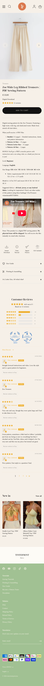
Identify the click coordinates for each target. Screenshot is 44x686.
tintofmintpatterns (12, 676)
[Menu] (4, 6)
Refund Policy (7, 615)
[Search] (9, 7)
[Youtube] (9, 568)
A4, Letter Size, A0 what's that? (13, 279)
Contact (5, 608)
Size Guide (10, 263)
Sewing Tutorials (8, 579)
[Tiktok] (20, 568)
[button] (5, 45)
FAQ (4, 604)
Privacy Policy (7, 622)
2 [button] (19, 476)
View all (39, 496)
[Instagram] (14, 568)
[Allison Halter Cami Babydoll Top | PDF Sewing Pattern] (32, 515)
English (4, 672)
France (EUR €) (6, 667)
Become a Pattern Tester (10, 589)
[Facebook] (3, 568)
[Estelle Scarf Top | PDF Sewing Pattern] (11, 515)
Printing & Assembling (13, 271)
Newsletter (6, 593)
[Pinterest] (25, 568)
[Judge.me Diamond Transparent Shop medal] (27, 337)
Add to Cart (22, 110)
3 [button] (23, 476)
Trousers (5, 83)
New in (6, 496)
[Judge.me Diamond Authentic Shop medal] (15, 337)
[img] (7, 356)
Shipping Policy (7, 611)
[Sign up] (40, 641)
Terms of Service (8, 618)
